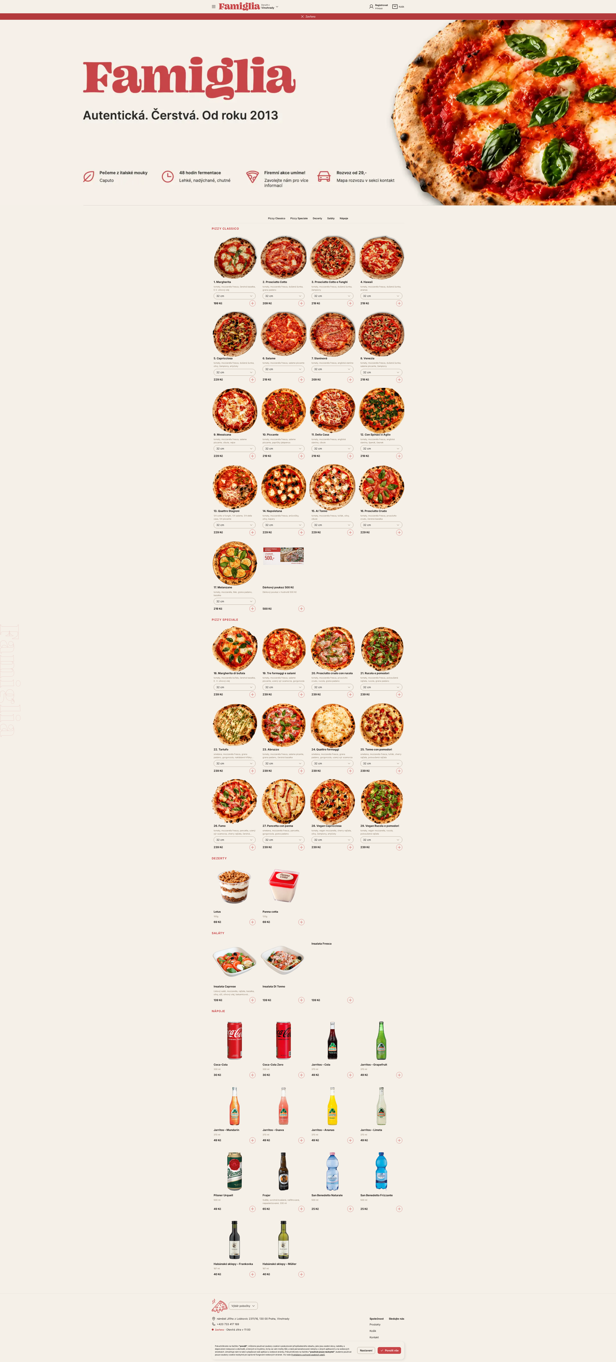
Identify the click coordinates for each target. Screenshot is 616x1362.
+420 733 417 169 (228, 1324)
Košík (373, 1330)
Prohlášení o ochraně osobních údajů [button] (308, 1354)
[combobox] (235, 296)
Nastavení (366, 1350)
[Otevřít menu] (214, 6)
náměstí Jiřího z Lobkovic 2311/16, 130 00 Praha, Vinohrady (253, 1318)
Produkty (375, 1324)
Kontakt (374, 1337)
